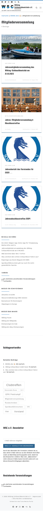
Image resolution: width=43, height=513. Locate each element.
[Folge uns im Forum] (15, 2)
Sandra (9, 129)
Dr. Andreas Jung (11, 224)
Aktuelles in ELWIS (8, 295)
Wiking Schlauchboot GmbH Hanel (16, 367)
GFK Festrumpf (12, 394)
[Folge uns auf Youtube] (12, 2)
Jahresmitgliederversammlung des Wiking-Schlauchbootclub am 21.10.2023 (19, 70)
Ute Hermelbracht (11, 79)
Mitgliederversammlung (14, 399)
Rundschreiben (11, 403)
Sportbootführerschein (14, 407)
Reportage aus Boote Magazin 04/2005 (15, 260)
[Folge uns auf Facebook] (2, 2)
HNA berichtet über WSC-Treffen (13, 254)
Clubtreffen (13, 385)
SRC (28, 407)
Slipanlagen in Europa (9, 304)
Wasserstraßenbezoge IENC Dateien (14, 298)
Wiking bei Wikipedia (9, 321)
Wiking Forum (6, 318)
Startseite (5, 16)
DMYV (22, 390)
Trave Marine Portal (26, 501)
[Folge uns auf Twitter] (5, 2)
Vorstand (19, 411)
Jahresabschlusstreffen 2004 (17, 218)
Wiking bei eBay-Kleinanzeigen (13, 327)
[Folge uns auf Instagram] (8, 2)
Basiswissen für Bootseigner (12, 301)
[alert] (22, 280)
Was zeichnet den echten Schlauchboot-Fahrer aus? (20, 257)
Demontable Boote (11, 390)
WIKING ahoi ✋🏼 (15, 16)
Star (7, 411)
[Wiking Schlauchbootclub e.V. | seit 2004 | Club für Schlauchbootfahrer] (8, 6)
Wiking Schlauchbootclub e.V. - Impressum (24, 496)
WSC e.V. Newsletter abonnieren (19, 446)
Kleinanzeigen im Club (9, 324)
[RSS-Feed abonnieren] (18, 2)
